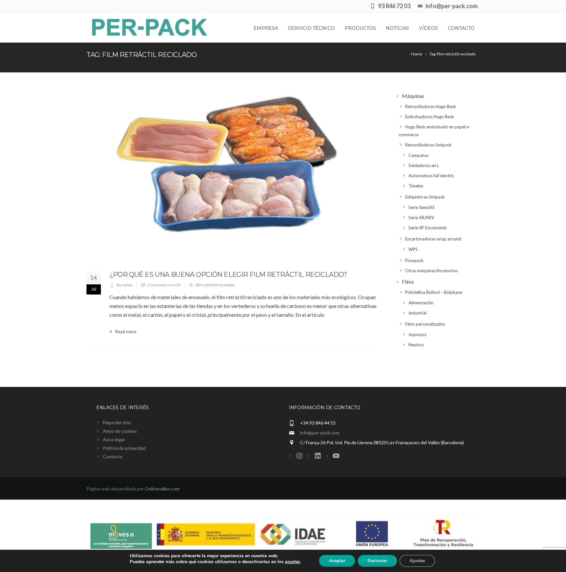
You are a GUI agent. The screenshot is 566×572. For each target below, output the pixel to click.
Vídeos (428, 28)
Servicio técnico (311, 28)
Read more (125, 331)
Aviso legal (113, 439)
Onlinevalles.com (162, 488)
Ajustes (417, 561)
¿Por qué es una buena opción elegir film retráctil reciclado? (228, 274)
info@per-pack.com (319, 432)
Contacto (461, 28)
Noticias (397, 28)
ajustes (292, 562)
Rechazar (377, 561)
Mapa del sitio (117, 422)
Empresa (266, 28)
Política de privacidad (124, 448)
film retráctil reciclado (215, 284)
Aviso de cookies (120, 431)
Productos (360, 28)
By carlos (125, 284)
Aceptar (337, 561)
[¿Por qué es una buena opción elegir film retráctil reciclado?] (232, 176)
